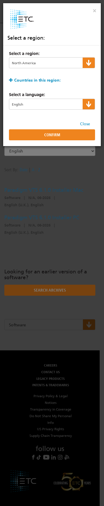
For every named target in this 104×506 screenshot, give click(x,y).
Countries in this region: (37, 80)
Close (85, 123)
